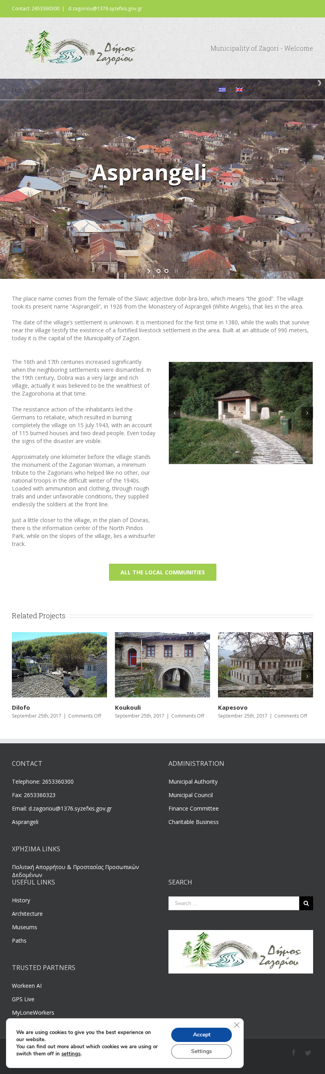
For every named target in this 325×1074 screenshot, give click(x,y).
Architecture (27, 913)
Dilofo (227, 707)
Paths (19, 940)
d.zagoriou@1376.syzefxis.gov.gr (105, 8)
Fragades (129, 707)
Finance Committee (193, 808)
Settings (201, 1051)
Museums (24, 927)
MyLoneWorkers (33, 1012)
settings (70, 1053)
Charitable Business (193, 822)
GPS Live (23, 999)
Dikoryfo (25, 707)
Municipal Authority (193, 781)
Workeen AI (27, 985)
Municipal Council (190, 795)
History (21, 900)
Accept (201, 1034)
